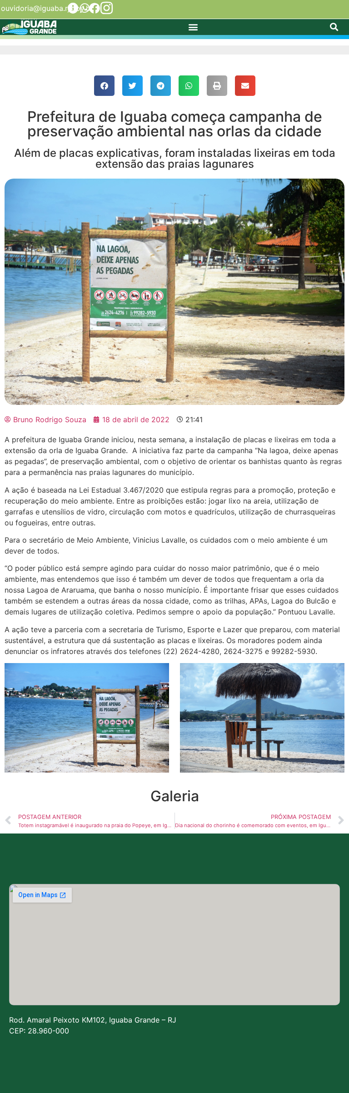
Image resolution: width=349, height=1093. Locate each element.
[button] (193, 27)
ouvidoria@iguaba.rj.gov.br (47, 8)
